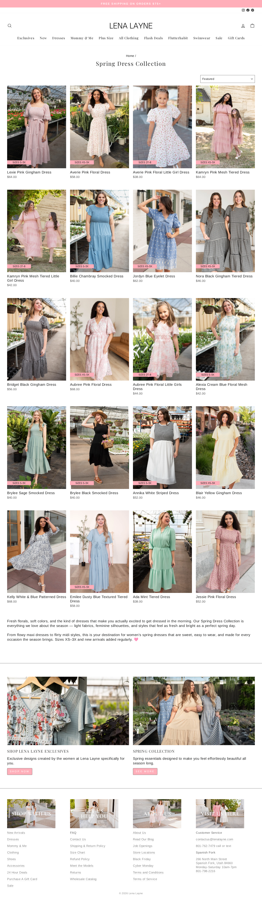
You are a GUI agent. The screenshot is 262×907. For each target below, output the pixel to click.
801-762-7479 (205, 846)
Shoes (11, 859)
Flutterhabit (178, 38)
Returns (75, 872)
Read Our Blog (143, 839)
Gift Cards (236, 38)
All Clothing (129, 38)
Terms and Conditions (148, 872)
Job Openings (142, 846)
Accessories (16, 865)
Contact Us (78, 839)
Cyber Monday (143, 865)
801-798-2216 (205, 871)
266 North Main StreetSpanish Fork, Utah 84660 (214, 861)
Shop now (20, 771)
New (43, 38)
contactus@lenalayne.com (214, 839)
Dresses (58, 38)
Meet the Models (82, 865)
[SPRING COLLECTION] (194, 711)
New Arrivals (16, 832)
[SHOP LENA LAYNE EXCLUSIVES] (68, 711)
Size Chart (77, 852)
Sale (219, 38)
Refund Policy (80, 859)
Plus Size (106, 38)
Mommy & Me (82, 38)
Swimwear (201, 38)
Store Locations (144, 852)
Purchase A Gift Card (22, 879)
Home (130, 56)
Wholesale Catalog (83, 879)
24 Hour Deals (17, 872)
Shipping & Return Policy (87, 846)
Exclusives (26, 38)
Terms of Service (145, 879)
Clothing (13, 852)
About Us (139, 832)
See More (145, 771)
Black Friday (142, 859)
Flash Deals (153, 38)
